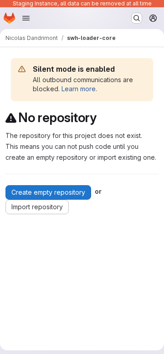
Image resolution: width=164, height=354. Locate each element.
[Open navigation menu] (26, 18)
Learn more (79, 89)
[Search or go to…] (136, 18)
